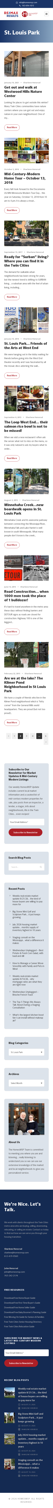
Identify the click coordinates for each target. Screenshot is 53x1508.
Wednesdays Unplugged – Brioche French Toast (25, 993)
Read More (12, 127)
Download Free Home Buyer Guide (19, 1297)
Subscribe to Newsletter (25, 832)
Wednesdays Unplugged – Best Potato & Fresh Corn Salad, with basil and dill (28, 953)
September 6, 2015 (12, 417)
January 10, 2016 (11, 339)
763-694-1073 (28, 5)
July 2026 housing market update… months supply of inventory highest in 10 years (27, 927)
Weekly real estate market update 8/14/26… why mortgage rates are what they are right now (27, 980)
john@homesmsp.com (14, 1271)
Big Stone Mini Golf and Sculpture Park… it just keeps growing (26, 914)
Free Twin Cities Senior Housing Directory (23, 1321)
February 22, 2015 (12, 673)
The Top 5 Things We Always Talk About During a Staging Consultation (27, 1004)
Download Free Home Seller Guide (19, 1307)
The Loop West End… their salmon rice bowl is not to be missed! (26, 426)
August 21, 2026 (28, 1404)
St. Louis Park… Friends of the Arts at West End (25, 345)
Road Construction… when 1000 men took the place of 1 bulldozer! (26, 595)
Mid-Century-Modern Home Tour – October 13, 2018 (25, 178)
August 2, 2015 (11, 500)
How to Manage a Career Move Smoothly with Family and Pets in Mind (28, 965)
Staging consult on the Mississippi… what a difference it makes (28, 940)
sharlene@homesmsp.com (16, 1252)
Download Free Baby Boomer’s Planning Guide (25, 1312)
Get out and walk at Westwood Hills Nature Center (23, 91)
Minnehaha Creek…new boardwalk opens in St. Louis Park (24, 509)
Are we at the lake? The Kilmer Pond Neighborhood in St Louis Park (25, 684)
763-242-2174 (11, 1275)
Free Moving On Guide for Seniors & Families (24, 1316)
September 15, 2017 (13, 252)
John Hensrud (11, 1268)
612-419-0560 (11, 1255)
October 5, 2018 (11, 169)
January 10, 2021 (11, 82)
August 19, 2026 (28, 1472)
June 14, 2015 (10, 587)
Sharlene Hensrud (31, 82)
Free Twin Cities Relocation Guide (19, 1326)
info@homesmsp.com (28, 2)
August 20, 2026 (28, 1451)
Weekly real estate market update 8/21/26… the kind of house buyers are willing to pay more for (28, 900)
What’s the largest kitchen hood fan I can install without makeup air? (28, 1017)
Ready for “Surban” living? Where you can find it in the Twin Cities (26, 261)
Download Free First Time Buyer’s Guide (22, 1302)
